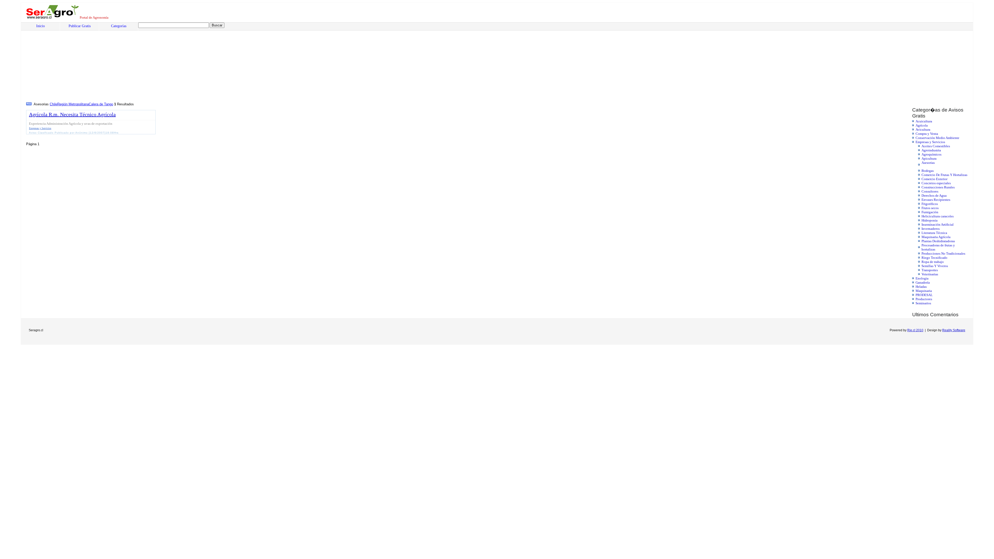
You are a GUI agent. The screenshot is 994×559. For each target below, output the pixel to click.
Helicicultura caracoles (938, 216)
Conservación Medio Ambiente (937, 138)
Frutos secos (930, 208)
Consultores (930, 191)
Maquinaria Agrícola (936, 237)
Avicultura (923, 129)
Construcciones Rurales (938, 187)
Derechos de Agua (934, 195)
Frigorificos (930, 204)
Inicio (40, 26)
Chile (53, 104)
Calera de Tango (101, 104)
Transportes (930, 270)
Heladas (921, 287)
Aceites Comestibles (936, 146)
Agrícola (922, 125)
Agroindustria (931, 150)
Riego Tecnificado (934, 258)
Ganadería (923, 282)
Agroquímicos (931, 154)
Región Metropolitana (73, 104)
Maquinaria (924, 291)
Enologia (922, 278)
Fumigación (930, 212)
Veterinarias (930, 274)
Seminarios (923, 303)
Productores (924, 299)
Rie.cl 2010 (915, 330)
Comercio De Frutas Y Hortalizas (944, 175)
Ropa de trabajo (933, 262)
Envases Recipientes (936, 200)
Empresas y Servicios (930, 142)
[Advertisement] (182, 62)
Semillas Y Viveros (935, 266)
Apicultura (929, 158)
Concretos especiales (936, 183)
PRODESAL (924, 295)
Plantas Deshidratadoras (938, 241)
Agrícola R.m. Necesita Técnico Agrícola (72, 114)
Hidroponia (930, 220)
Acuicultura (924, 121)
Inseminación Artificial (938, 224)
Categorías (118, 26)
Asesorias (928, 163)
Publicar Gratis (80, 26)
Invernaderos (931, 229)
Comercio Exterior (934, 179)
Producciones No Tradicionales (943, 253)
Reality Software (953, 330)
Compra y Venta (927, 134)
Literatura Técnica (934, 233)
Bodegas (928, 171)
